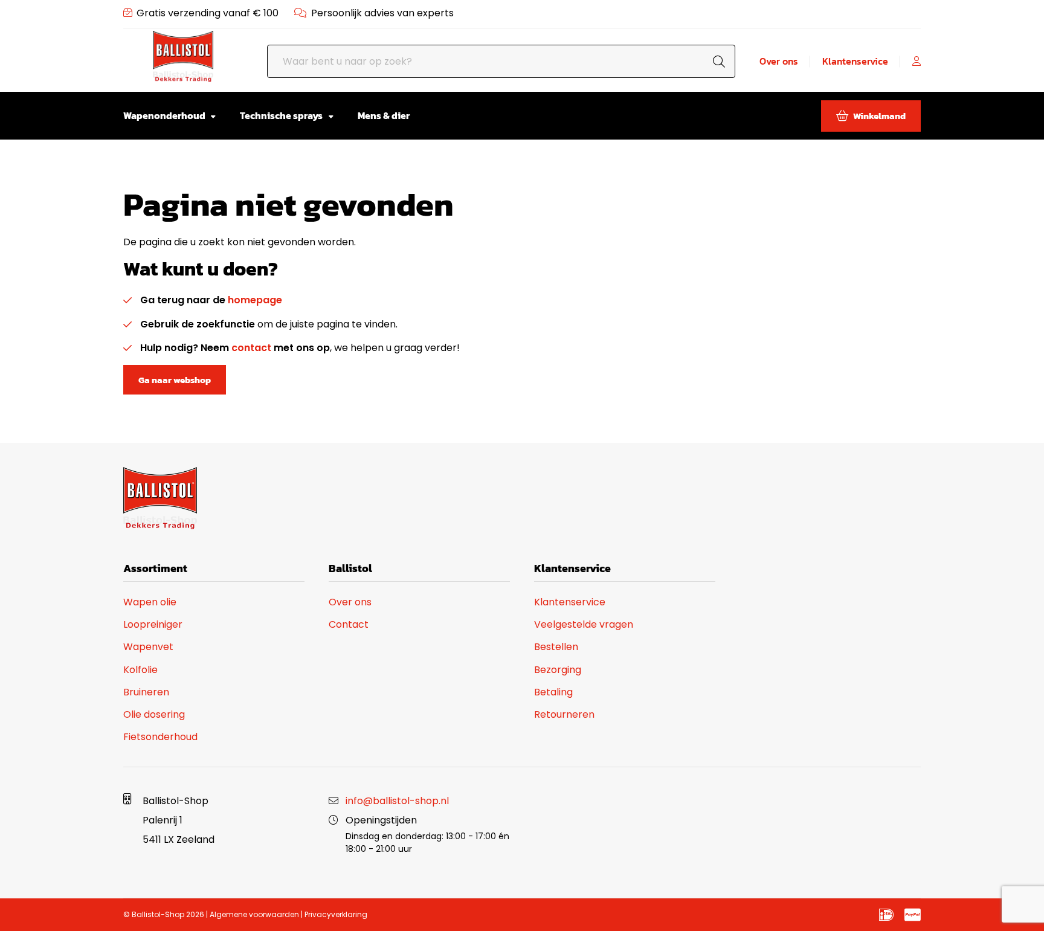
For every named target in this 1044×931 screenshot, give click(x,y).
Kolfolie (140, 669)
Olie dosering (154, 714)
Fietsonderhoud (160, 737)
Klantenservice (855, 61)
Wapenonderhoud (165, 115)
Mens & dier (384, 115)
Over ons (778, 61)
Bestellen (556, 646)
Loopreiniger (152, 624)
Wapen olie (149, 602)
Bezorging (557, 669)
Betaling (553, 692)
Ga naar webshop (174, 380)
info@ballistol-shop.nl (397, 801)
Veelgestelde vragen (583, 624)
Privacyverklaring (335, 914)
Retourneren (564, 714)
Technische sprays (282, 115)
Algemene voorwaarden (254, 914)
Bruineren (146, 692)
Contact (349, 624)
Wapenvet (148, 646)
